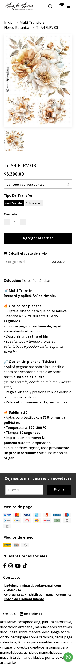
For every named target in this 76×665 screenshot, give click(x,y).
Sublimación (34, 203)
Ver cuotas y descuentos (25, 185)
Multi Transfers (32, 22)
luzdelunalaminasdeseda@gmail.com (32, 585)
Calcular (58, 261)
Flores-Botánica (17, 27)
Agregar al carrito (38, 238)
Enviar (59, 489)
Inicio (9, 22)
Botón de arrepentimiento (24, 599)
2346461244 (12, 590)
